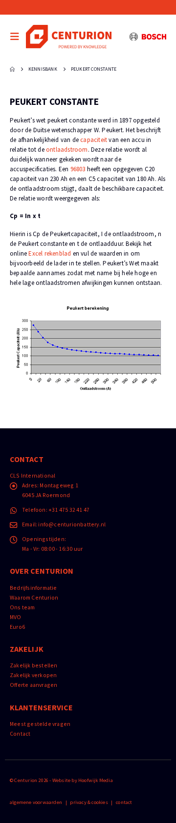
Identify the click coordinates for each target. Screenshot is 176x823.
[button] (17, 36)
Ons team (22, 607)
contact (124, 802)
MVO (16, 617)
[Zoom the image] (88, 309)
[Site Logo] (68, 36)
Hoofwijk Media (95, 780)
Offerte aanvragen (33, 684)
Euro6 (17, 626)
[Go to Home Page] (12, 69)
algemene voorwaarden (36, 802)
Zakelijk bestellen (34, 665)
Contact (20, 733)
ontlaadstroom (67, 149)
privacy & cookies (89, 802)
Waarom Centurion (34, 597)
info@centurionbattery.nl (72, 524)
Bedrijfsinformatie (33, 587)
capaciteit (93, 140)
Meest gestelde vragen (40, 723)
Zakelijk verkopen (33, 675)
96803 (78, 169)
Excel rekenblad (49, 253)
